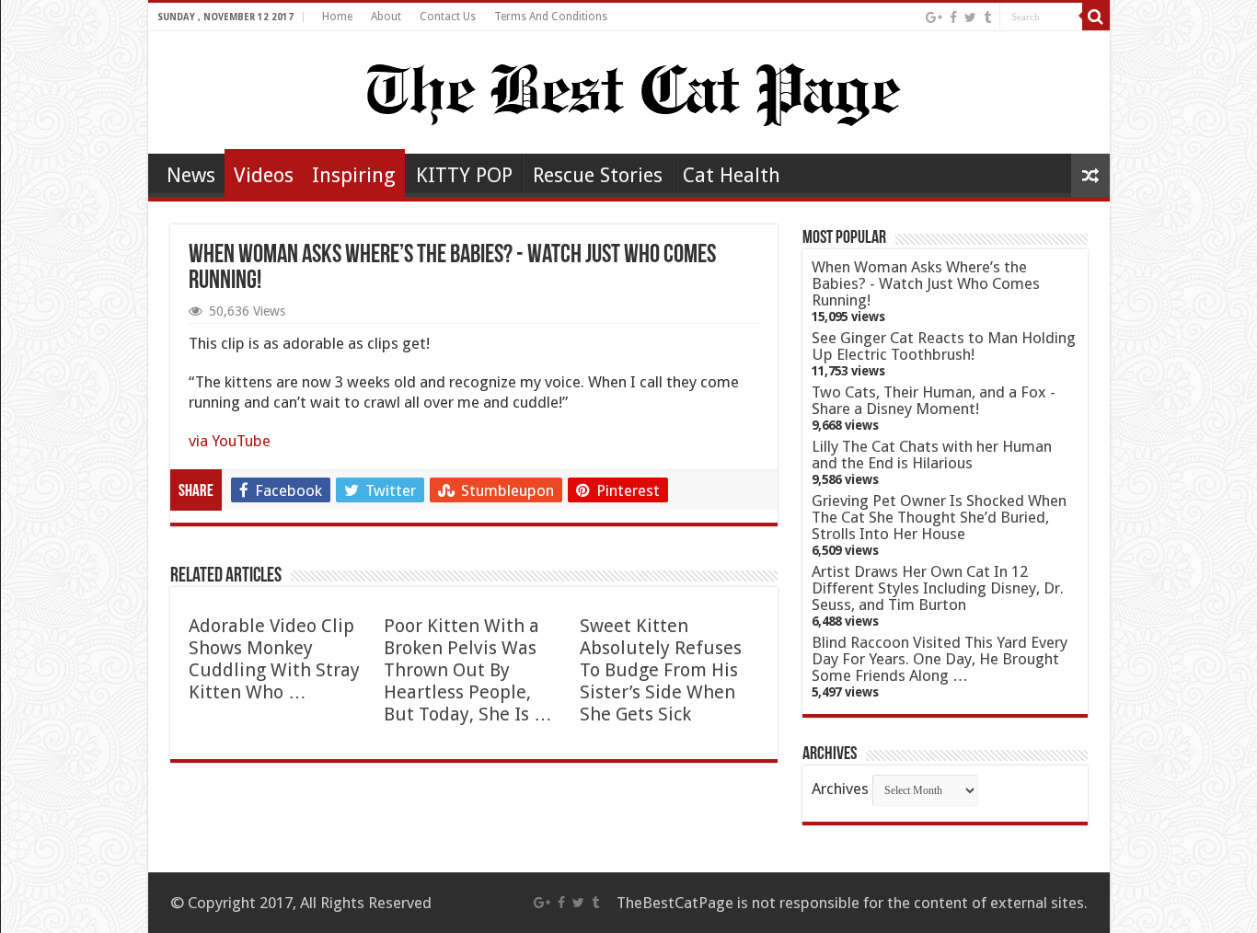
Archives (840, 788)
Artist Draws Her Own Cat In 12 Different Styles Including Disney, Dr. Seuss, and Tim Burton (938, 588)
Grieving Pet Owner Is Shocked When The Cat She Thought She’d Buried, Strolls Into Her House (939, 517)
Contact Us (448, 16)
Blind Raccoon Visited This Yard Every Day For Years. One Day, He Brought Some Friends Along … (939, 659)
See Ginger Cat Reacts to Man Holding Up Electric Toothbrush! (944, 345)
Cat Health (731, 175)
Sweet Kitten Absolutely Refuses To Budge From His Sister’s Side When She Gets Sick (661, 670)
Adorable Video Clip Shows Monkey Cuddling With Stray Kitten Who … (274, 659)
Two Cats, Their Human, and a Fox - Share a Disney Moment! (933, 400)
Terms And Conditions (550, 16)
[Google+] (934, 17)
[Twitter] (970, 17)
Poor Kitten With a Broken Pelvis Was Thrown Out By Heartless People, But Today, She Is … (468, 670)
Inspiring (354, 175)
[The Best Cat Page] (629, 89)
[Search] (1096, 16)
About (386, 16)
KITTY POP (464, 175)
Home (337, 16)
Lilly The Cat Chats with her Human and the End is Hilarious (932, 454)
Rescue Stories (598, 175)
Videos (264, 175)
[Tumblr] (987, 17)
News (191, 175)
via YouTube (230, 441)
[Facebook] (953, 17)
